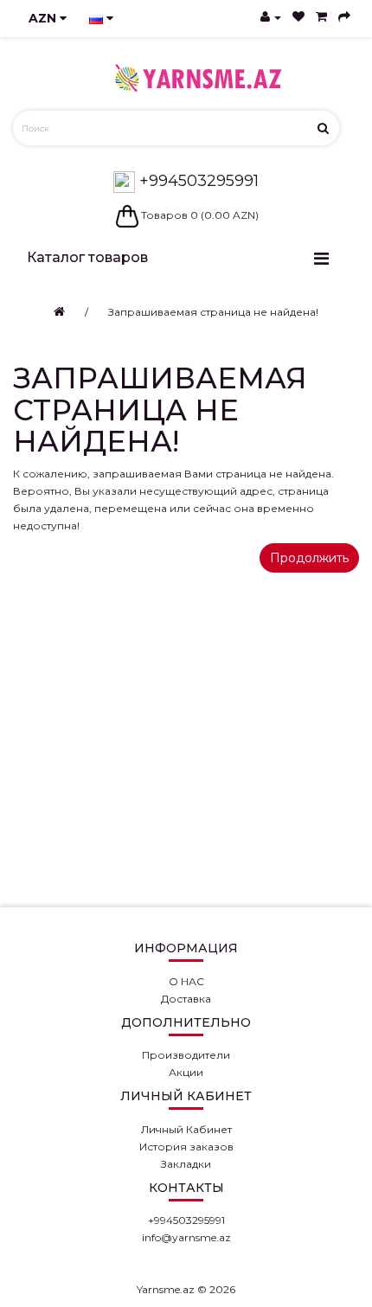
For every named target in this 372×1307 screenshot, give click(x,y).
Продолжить (309, 558)
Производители (186, 1054)
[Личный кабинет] (270, 16)
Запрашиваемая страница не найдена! (213, 311)
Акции (186, 1072)
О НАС (186, 981)
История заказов (186, 1146)
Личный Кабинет (186, 1129)
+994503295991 (197, 180)
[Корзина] (321, 16)
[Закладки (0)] (298, 16)
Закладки (186, 1163)
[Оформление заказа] (344, 16)
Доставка (186, 998)
